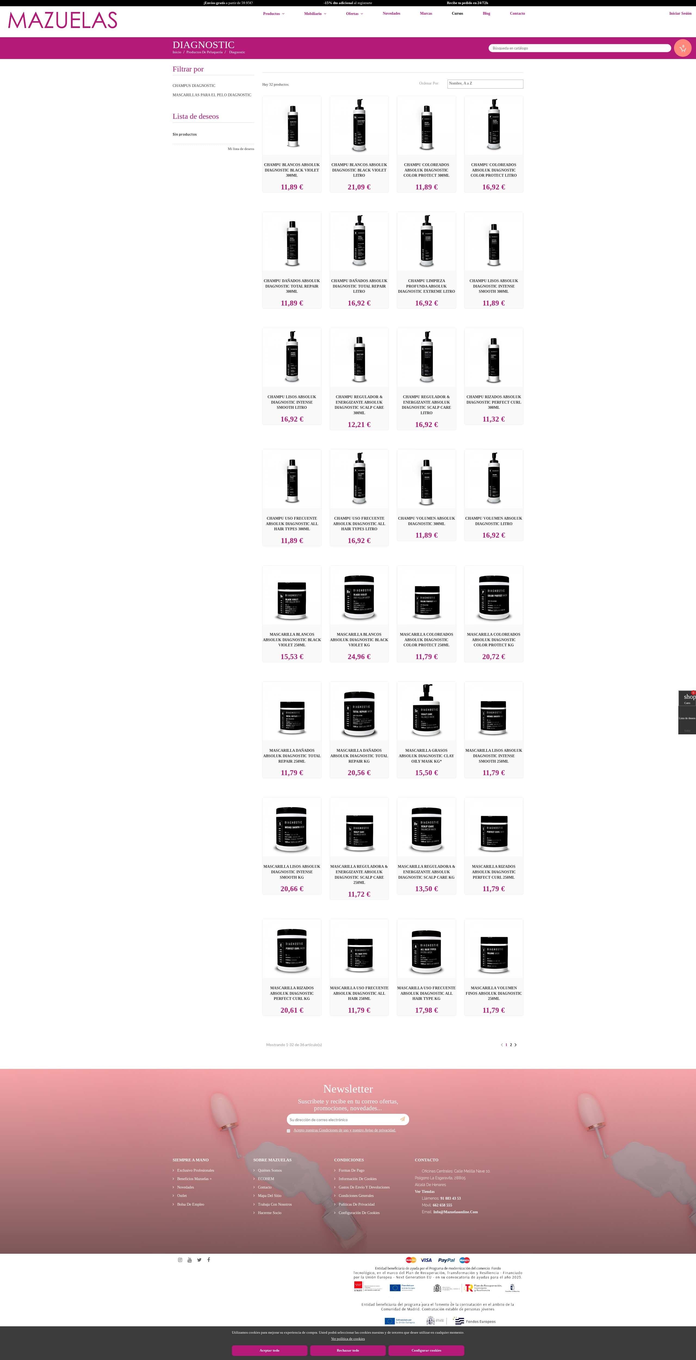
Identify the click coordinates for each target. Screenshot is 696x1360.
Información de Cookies (357, 1179)
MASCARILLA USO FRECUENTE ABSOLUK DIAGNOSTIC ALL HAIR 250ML (359, 993)
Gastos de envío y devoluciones (364, 1187)
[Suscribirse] (402, 1119)
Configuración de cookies (359, 1213)
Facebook (208, 1260)
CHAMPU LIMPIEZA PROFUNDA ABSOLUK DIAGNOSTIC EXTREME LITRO (426, 286)
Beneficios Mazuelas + (194, 1179)
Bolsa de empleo (190, 1204)
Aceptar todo (269, 1350)
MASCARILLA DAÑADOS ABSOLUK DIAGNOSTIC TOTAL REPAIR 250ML (292, 755)
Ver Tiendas (424, 1192)
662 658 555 (442, 1205)
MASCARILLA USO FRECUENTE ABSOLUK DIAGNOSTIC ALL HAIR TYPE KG (426, 993)
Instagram (180, 1260)
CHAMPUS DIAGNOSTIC (194, 86)
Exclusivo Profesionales (195, 1170)
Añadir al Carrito (298, 116)
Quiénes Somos (269, 1170)
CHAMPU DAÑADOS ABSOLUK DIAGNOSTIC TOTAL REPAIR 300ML (292, 286)
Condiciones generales (356, 1196)
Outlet (181, 1196)
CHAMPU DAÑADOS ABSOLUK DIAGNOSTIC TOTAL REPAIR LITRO (359, 286)
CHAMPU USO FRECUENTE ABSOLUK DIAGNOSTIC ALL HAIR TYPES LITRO (359, 523)
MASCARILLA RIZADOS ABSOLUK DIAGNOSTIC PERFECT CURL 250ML (494, 871)
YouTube (190, 1260)
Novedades (185, 1187)
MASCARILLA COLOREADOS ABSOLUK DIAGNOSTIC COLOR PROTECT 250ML (426, 639)
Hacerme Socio (269, 1213)
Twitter (199, 1260)
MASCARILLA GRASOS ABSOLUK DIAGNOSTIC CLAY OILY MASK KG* (426, 755)
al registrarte (348, 3)
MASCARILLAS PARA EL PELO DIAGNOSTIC (212, 95)
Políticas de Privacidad (356, 1204)
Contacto (264, 1187)
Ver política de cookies (348, 1339)
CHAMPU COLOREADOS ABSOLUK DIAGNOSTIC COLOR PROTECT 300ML (426, 170)
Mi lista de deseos (241, 149)
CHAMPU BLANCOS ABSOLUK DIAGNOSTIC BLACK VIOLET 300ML (292, 170)
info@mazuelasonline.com (455, 1212)
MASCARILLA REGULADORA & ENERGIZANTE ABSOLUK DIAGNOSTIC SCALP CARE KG (426, 871)
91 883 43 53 (450, 1198)
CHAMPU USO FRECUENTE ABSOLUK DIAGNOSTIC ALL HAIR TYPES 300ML (292, 523)
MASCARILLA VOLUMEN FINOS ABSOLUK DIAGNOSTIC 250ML (494, 993)
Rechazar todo (348, 1350)
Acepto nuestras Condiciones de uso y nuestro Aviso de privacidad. (345, 1130)
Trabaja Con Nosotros (274, 1204)
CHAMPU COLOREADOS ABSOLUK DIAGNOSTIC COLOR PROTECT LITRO (494, 170)
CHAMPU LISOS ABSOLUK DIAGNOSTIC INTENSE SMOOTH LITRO (292, 402)
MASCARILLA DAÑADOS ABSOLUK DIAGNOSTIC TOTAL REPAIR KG (359, 755)
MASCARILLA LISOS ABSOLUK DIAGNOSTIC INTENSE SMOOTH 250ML (493, 755)
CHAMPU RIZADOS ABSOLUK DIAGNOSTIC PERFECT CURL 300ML (494, 402)
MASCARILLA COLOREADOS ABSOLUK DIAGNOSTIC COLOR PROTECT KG (493, 639)
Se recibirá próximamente (428, 707)
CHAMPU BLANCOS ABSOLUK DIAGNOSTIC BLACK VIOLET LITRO (359, 170)
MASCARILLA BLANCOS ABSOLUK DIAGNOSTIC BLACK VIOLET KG (359, 639)
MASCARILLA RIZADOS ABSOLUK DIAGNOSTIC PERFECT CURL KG (292, 993)
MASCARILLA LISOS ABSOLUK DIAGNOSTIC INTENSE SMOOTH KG (291, 871)
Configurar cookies (426, 1350)
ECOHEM (265, 1179)
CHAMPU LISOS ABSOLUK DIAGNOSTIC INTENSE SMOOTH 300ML (494, 286)
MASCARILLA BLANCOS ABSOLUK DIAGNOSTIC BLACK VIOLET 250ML (292, 639)
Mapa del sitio (269, 1196)
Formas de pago (351, 1170)
